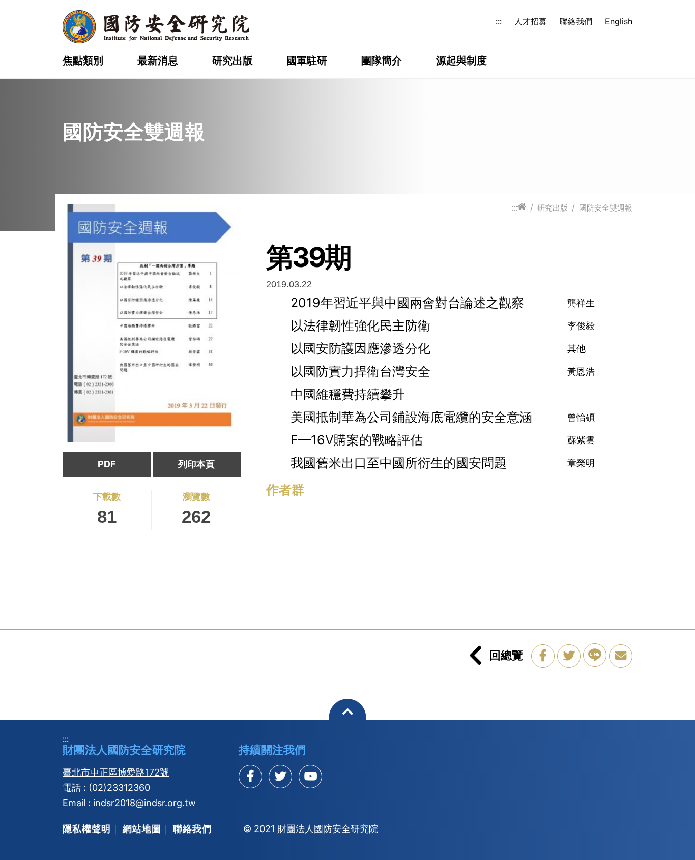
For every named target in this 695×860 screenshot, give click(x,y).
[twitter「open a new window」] (569, 656)
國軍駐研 (306, 61)
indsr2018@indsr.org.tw (144, 802)
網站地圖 (142, 828)
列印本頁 (196, 464)
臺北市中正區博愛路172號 (116, 772)
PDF (107, 464)
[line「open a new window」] (594, 655)
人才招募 (530, 21)
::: (499, 21)
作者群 (285, 489)
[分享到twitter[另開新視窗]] (280, 776)
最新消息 (157, 61)
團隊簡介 (381, 61)
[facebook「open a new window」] (543, 656)
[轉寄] (620, 656)
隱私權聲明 (87, 828)
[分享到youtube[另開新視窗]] (310, 776)
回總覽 (506, 655)
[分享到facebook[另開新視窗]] (250, 776)
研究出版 (232, 61)
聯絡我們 (576, 21)
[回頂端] (347, 717)
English (618, 21)
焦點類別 (83, 61)
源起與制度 (461, 61)
